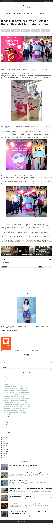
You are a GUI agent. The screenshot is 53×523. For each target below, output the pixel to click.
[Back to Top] (50, 521)
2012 (4, 457)
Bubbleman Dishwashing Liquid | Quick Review (21, 496)
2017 (4, 447)
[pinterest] (49, 1)
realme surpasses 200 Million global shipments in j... (17, 412)
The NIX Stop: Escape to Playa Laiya (18, 480)
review (3, 365)
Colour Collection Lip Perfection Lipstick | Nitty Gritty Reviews (25, 504)
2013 (4, 455)
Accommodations (21, 13)
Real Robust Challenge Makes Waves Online (14, 396)
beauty (3, 362)
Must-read (8, 13)
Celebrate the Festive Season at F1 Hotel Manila (15, 400)
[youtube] (44, 1)
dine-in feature (28, 69)
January (6, 435)
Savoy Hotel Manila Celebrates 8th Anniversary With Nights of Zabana (26, 253)
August (6, 421)
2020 (4, 441)
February (6, 433)
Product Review (5, 360)
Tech (37, 13)
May (5, 427)
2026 (4, 377)
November (6, 415)
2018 (4, 445)
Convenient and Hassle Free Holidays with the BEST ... (17, 388)
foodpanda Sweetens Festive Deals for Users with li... (17, 390)
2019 (4, 443)
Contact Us (42, 13)
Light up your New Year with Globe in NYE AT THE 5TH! (16, 386)
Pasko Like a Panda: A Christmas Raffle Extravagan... (16, 408)
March (5, 431)
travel (3, 369)
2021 (4, 439)
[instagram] (41, 1)
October (6, 417)
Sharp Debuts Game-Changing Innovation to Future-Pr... (17, 410)
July (5, 423)
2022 (4, 437)
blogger (40, 266)
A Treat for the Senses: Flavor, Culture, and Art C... (16, 402)
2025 (4, 379)
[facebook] (39, 1)
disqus (50, 266)
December (6, 384)
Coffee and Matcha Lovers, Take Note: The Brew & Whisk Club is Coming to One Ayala (42, 253)
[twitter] (47, 1)
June (5, 425)
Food (28, 13)
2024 (4, 381)
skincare (4, 367)
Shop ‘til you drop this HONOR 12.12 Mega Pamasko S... (17, 392)
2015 (4, 451)
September (7, 419)
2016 (4, 449)
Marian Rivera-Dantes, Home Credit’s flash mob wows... (17, 404)
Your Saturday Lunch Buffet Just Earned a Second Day (8, 253)
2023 (4, 383)
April (5, 429)
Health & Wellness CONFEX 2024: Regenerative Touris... (17, 406)
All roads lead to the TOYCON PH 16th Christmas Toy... (17, 394)
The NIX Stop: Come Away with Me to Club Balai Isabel (23, 465)
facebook (45, 266)
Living (32, 13)
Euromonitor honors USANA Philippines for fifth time (16, 398)
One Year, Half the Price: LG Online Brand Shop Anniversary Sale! (26, 473)
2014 (4, 453)
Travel (13, 13)
